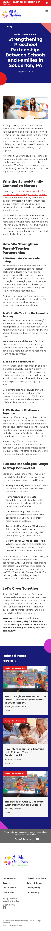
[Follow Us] (4, 909)
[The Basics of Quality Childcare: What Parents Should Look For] (25, 794)
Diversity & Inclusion (37, 878)
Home (5, 926)
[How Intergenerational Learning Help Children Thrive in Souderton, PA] (25, 742)
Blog (10, 26)
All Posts (8, 660)
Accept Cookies (23, 839)
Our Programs (9, 878)
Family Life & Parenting (25, 34)
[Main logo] (16, 861)
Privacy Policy (30, 834)
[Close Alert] (47, 3)
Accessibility (33, 892)
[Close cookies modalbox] (37, 839)
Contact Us (8, 892)
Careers (6, 883)
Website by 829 (16, 926)
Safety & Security (35, 883)
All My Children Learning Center (11, 899)
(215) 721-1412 (9, 905)
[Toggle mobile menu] (47, 11)
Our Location (9, 888)
